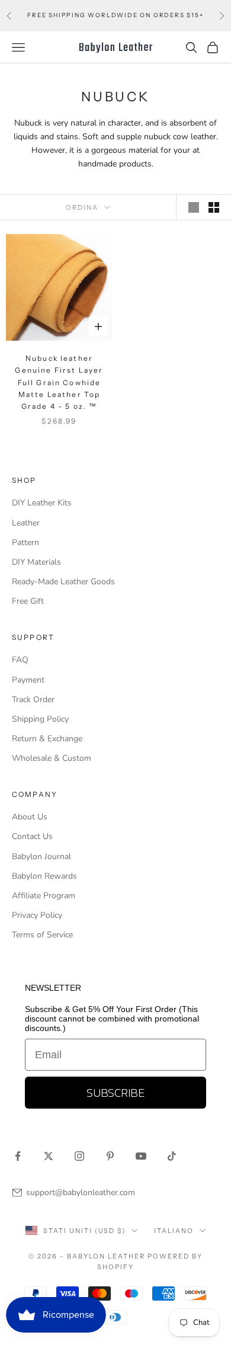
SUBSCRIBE (115, 1093)
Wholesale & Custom (51, 758)
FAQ (20, 659)
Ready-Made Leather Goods (63, 581)
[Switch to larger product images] (193, 207)
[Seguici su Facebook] (18, 1156)
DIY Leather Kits (42, 502)
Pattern (25, 542)
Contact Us (32, 836)
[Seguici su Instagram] (79, 1156)
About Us (29, 816)
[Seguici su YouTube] (141, 1156)
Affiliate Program (43, 895)
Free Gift (28, 601)
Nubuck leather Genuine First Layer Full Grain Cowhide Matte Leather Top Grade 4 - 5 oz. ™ (59, 382)
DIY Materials (36, 562)
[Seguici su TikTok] (172, 1156)
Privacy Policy (37, 915)
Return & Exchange (47, 738)
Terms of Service (42, 934)
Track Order (33, 699)
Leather (26, 523)
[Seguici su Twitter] (48, 1156)
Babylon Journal (41, 856)
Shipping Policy (40, 719)
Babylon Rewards (44, 876)
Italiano (174, 1231)
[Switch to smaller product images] (213, 207)
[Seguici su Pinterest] (110, 1156)
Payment (28, 680)
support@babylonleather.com (80, 1192)
